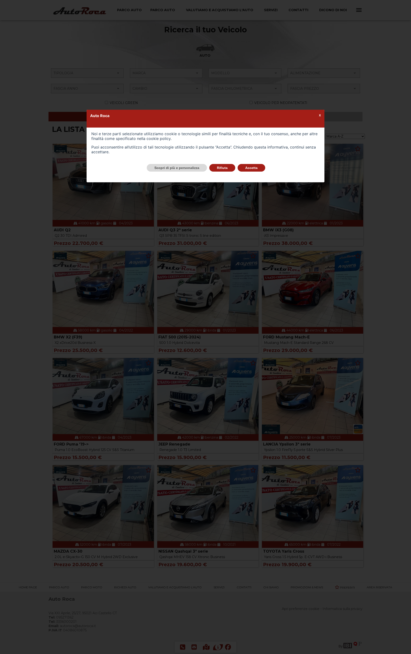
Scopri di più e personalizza (176, 168)
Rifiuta (222, 168)
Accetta (251, 168)
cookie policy (159, 138)
